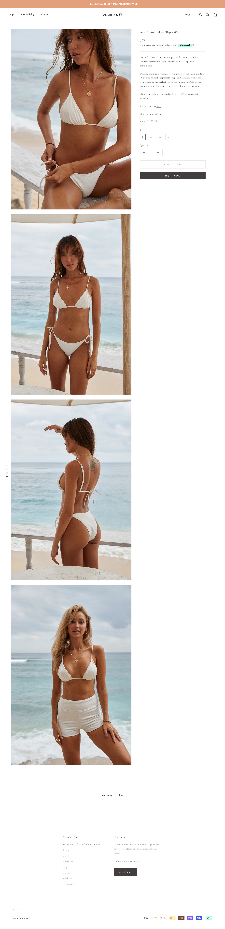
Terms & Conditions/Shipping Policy (81, 844)
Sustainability (27, 14)
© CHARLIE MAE (20, 918)
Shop (11, 14)
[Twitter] (152, 121)
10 (151, 136)
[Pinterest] (156, 121)
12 (160, 136)
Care (65, 855)
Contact (45, 14)
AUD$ (187, 14)
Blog (65, 867)
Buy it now (173, 175)
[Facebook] (148, 121)
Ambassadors (69, 884)
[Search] (208, 14)
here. (158, 105)
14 (168, 136)
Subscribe (125, 872)
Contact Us (68, 872)
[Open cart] (215, 14)
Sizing (66, 850)
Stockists (67, 878)
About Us (68, 861)
